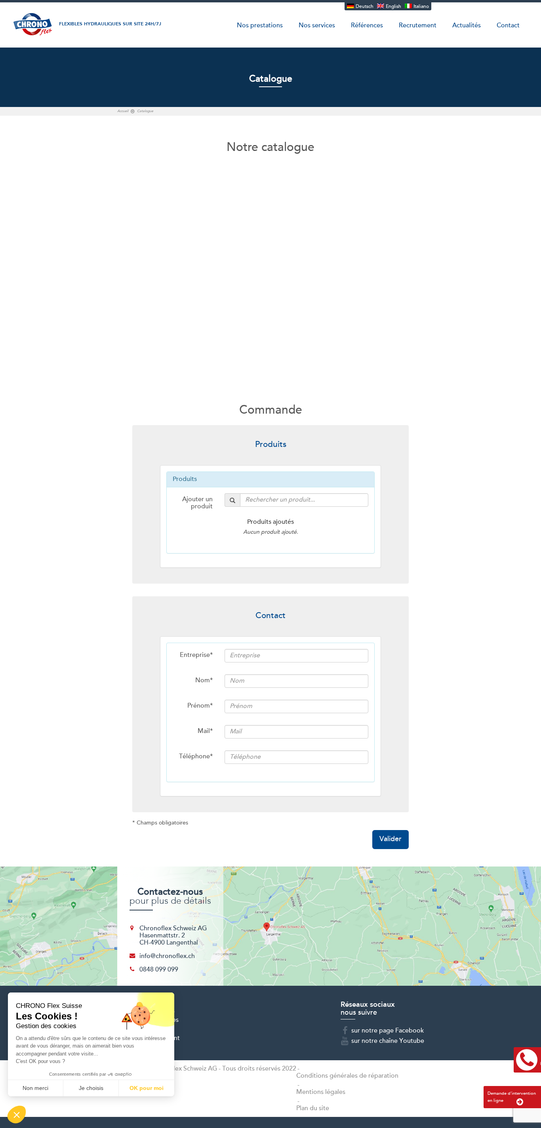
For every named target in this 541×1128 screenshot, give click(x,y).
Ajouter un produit (197, 503)
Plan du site (312, 1108)
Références (367, 25)
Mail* (205, 731)
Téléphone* (196, 756)
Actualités (466, 25)
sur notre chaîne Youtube (387, 1041)
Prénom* (200, 706)
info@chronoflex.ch (167, 956)
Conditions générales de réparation (347, 1076)
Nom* (204, 680)
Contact (508, 25)
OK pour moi (147, 1088)
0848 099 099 (158, 969)
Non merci (35, 1088)
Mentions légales (320, 1092)
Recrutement (417, 25)
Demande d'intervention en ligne (512, 1097)
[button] (16, 1114)
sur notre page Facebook (387, 1030)
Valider (390, 839)
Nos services (317, 25)
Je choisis (91, 1088)
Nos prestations (260, 25)
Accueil (122, 111)
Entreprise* (196, 655)
